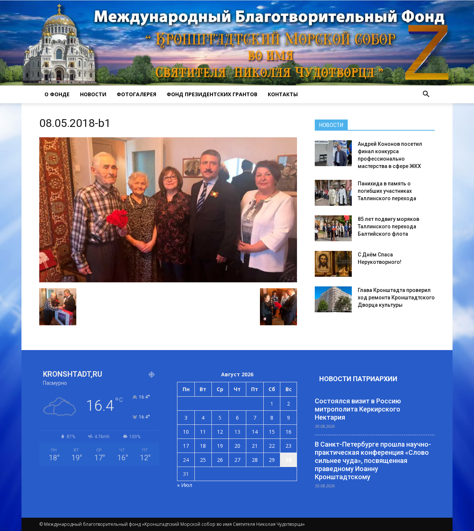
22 (272, 445)
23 (288, 445)
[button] (426, 94)
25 (203, 459)
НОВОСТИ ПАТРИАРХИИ (358, 379)
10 (186, 431)
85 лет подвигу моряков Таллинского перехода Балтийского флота (388, 226)
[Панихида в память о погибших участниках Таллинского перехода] (333, 193)
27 (237, 459)
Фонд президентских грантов (212, 94)
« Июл (184, 484)
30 (288, 459)
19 (220, 445)
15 (272, 431)
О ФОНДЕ (57, 94)
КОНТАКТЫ (283, 94)
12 (220, 431)
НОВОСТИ (93, 94)
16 (288, 431)
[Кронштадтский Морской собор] (237, 42)
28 (255, 459)
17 (186, 445)
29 (272, 459)
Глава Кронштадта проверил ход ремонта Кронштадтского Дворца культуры (396, 297)
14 (255, 431)
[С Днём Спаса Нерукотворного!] (333, 264)
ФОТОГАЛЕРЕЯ (136, 94)
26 (220, 459)
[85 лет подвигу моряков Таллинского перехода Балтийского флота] (333, 228)
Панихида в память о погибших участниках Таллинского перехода (387, 191)
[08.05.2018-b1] (168, 280)
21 (255, 445)
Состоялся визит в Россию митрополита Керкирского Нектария (358, 409)
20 (237, 445)
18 (203, 445)
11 (203, 431)
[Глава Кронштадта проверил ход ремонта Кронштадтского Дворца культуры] (333, 299)
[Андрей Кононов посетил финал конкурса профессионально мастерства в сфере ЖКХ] (333, 153)
